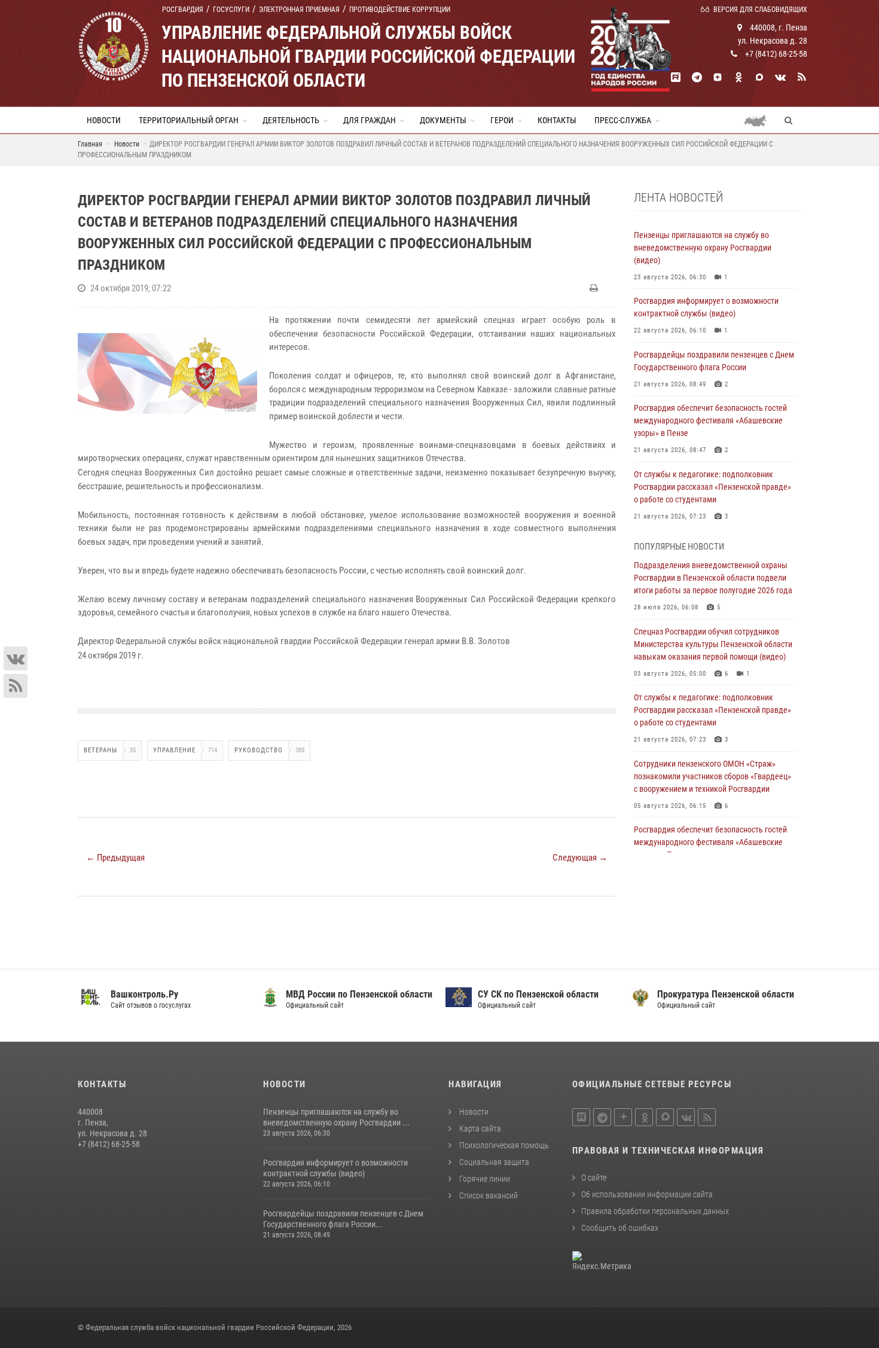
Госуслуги (231, 9)
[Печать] (595, 288)
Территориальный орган (189, 120)
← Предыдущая (115, 857)
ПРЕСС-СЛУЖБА (622, 120)
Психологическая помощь (503, 1145)
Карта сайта (479, 1128)
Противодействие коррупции (399, 9)
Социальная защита (493, 1162)
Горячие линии (483, 1179)
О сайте (593, 1177)
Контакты (557, 120)
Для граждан (369, 120)
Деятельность (291, 120)
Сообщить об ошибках (619, 1228)
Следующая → (580, 857)
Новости (104, 120)
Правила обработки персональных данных (655, 1211)
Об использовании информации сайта (647, 1194)
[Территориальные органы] (760, 120)
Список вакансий (487, 1195)
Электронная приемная (299, 9)
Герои (502, 120)
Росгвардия (182, 9)
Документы (443, 120)
